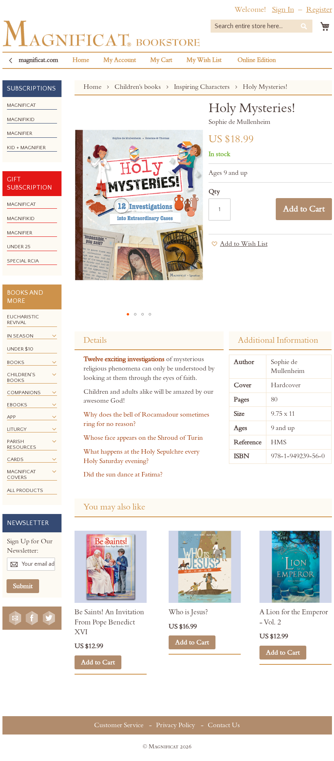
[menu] (32, 129)
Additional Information (278, 340)
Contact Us (224, 725)
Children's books (138, 87)
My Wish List (204, 60)
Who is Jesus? (188, 612)
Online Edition (256, 60)
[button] (128, 314)
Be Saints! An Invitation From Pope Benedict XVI (109, 622)
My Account (119, 60)
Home (81, 60)
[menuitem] (21, 105)
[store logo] (101, 33)
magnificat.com (38, 60)
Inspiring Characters (202, 87)
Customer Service (118, 725)
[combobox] (261, 26)
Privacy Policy (175, 725)
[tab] (149, 340)
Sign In (283, 9)
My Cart (161, 60)
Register (319, 9)
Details (95, 340)
